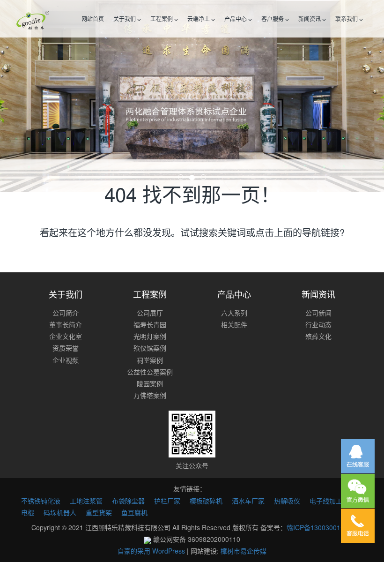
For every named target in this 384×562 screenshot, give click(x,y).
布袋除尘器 (128, 500)
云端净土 (199, 18)
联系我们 (347, 18)
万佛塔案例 (149, 395)
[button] (29, 96)
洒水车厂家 (248, 500)
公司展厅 (150, 312)
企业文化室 (65, 336)
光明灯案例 (149, 336)
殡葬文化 (318, 336)
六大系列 (234, 312)
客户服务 (273, 18)
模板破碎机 (206, 500)
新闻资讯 (310, 18)
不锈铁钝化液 (40, 500)
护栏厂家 (167, 500)
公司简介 (65, 312)
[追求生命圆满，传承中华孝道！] (192, 96)
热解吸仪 (287, 500)
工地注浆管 (86, 500)
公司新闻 (318, 312)
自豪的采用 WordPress (152, 550)
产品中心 (236, 18)
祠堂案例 (150, 360)
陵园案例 (150, 383)
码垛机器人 (60, 512)
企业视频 (65, 360)
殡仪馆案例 (149, 347)
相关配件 (234, 324)
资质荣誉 (65, 347)
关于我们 (125, 18)
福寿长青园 (149, 324)
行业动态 (318, 324)
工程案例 (162, 18)
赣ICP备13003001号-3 (320, 527)
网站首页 (92, 18)
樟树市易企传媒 (243, 550)
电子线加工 (326, 500)
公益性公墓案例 (150, 371)
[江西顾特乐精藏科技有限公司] (32, 18)
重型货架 (99, 512)
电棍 (27, 512)
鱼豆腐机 (134, 512)
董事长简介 (65, 324)
